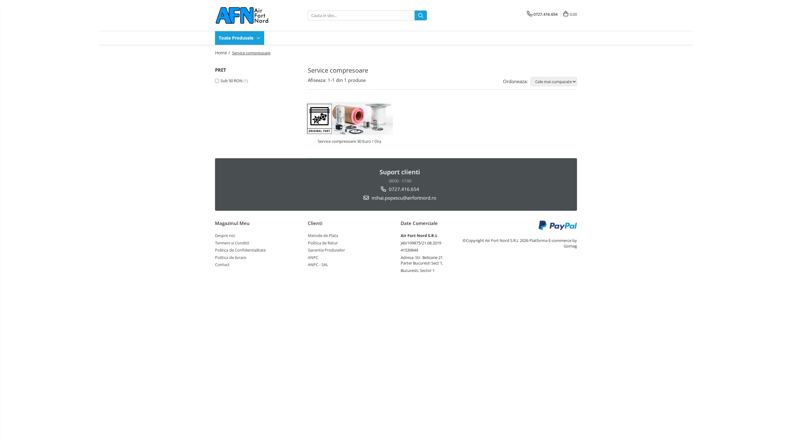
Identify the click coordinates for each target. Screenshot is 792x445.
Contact (222, 264)
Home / (223, 53)
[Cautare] (421, 15)
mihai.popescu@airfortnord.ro (403, 198)
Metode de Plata (323, 235)
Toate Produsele (237, 38)
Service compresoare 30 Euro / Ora (349, 141)
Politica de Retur (323, 243)
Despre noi (225, 235)
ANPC (313, 257)
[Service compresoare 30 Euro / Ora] (349, 119)
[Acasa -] (246, 15)
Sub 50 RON (232, 80)
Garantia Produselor (326, 250)
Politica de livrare (230, 257)
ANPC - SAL (318, 264)
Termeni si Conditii (232, 243)
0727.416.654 (403, 189)
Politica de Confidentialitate (240, 250)
